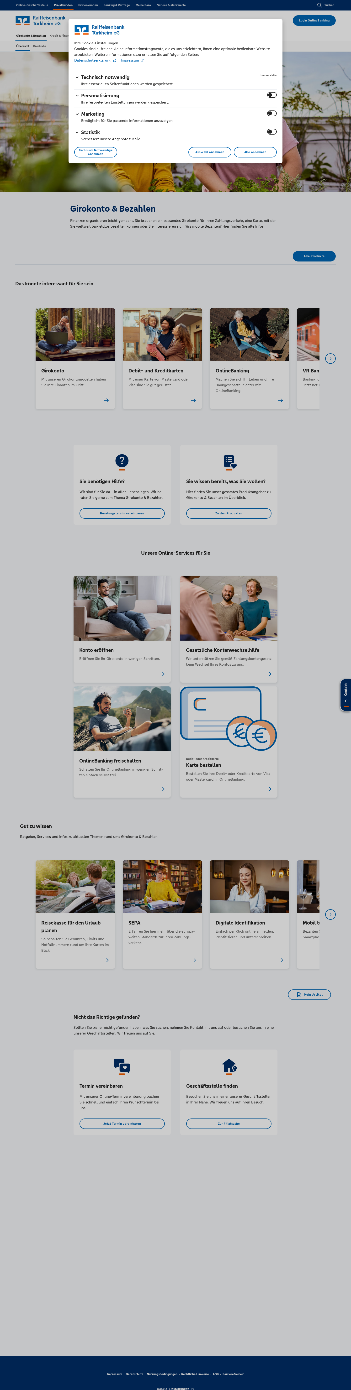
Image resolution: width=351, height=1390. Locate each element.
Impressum (130, 60)
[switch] (272, 95)
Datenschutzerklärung (93, 60)
